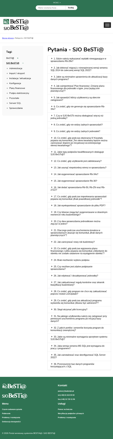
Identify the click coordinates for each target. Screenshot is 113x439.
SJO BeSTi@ (12, 63)
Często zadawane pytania (12, 409)
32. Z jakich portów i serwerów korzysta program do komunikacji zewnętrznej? (77, 329)
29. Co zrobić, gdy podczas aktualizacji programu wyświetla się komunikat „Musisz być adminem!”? (76, 301)
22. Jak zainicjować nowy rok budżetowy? (74, 242)
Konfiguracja (15, 83)
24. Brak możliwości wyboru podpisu (71, 260)
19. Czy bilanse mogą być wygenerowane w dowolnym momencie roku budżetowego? (79, 213)
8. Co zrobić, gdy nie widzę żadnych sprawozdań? (78, 124)
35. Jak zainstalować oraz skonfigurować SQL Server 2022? (78, 356)
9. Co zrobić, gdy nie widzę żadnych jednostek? (77, 131)
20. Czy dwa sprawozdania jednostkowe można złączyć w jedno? (75, 222)
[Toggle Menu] (107, 25)
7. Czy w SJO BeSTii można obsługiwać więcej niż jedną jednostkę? (77, 116)
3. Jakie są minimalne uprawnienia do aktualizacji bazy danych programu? (79, 78)
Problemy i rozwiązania (11, 418)
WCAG (56, 3)
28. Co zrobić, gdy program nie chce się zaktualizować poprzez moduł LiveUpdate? (79, 292)
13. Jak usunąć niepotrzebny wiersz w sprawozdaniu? (80, 167)
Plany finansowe (17, 88)
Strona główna (8, 38)
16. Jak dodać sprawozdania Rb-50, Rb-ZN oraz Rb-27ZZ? (78, 188)
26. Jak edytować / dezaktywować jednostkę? (76, 276)
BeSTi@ (10, 58)
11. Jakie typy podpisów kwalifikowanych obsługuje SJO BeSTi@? (77, 153)
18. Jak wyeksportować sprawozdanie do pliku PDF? (79, 205)
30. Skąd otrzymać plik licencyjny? (70, 309)
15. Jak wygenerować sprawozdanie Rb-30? (75, 181)
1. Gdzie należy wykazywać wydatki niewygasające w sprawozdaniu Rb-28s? (78, 59)
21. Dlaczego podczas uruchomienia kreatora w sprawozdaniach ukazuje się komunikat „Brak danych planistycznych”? (77, 232)
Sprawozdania (16, 108)
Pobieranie (6, 413)
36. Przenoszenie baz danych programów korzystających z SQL (72, 365)
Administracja (15, 68)
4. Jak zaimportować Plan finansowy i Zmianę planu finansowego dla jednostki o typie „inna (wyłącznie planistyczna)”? (77, 88)
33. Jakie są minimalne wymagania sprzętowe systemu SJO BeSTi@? (79, 338)
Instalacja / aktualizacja (20, 78)
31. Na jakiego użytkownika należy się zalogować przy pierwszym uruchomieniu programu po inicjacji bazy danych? (79, 318)
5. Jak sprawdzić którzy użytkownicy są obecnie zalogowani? (75, 98)
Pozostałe (14, 98)
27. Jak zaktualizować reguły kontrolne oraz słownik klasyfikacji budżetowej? (77, 283)
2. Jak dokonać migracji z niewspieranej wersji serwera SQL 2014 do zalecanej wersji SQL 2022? (79, 69)
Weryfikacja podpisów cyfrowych (71, 413)
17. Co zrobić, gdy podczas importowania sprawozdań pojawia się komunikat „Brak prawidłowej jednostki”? (79, 197)
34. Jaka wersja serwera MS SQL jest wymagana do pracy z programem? (77, 347)
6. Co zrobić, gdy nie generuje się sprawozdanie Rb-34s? (78, 107)
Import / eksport (17, 73)
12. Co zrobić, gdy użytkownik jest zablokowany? (78, 161)
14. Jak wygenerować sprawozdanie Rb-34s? (76, 174)
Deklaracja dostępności (11, 422)
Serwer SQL (15, 103)
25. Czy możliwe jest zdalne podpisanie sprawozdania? (71, 267)
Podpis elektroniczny (19, 93)
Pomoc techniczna (65, 409)
